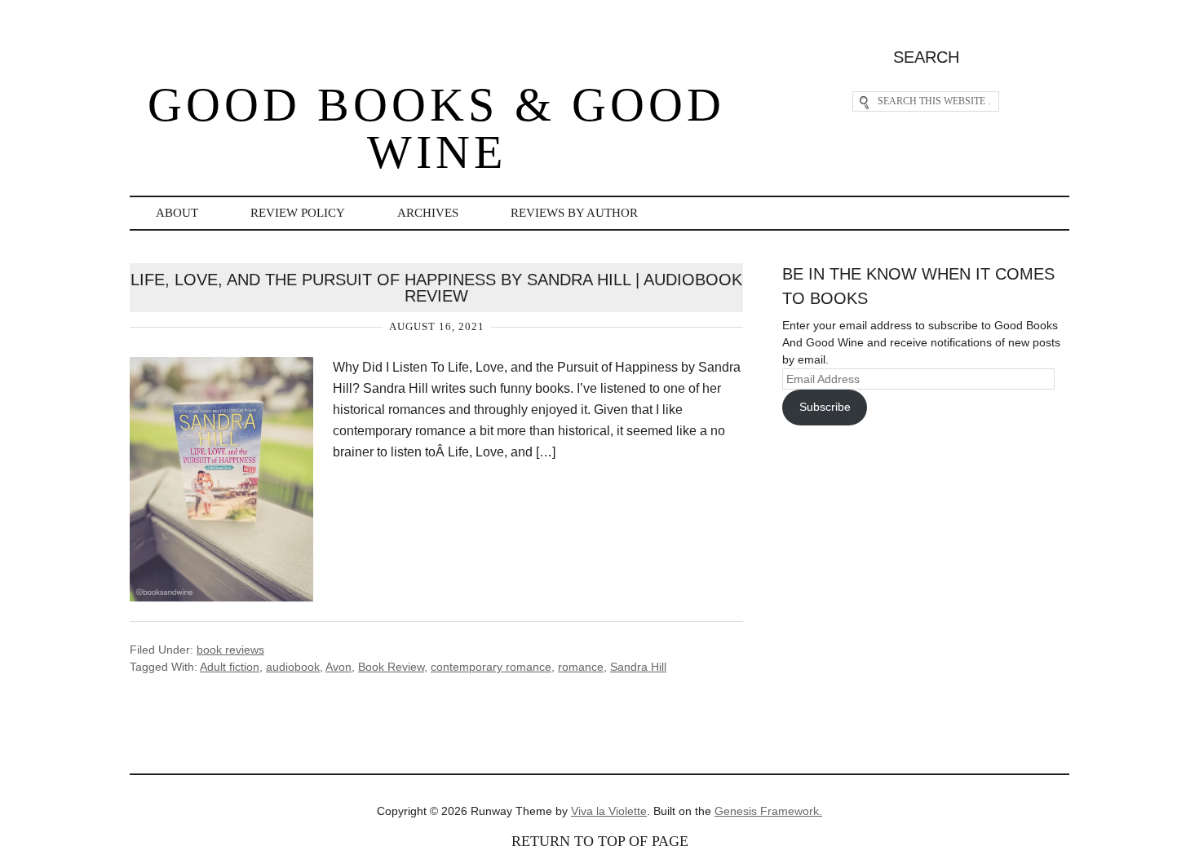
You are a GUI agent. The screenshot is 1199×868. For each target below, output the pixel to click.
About (177, 212)
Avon (338, 666)
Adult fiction (229, 666)
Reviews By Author (574, 212)
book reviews (230, 649)
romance (581, 666)
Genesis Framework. (768, 810)
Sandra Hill (638, 666)
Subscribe (825, 406)
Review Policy (297, 212)
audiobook (293, 666)
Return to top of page (599, 841)
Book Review (391, 666)
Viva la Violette (609, 810)
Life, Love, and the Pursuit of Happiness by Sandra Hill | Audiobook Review (436, 288)
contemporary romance (491, 666)
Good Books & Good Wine (436, 128)
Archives (427, 212)
